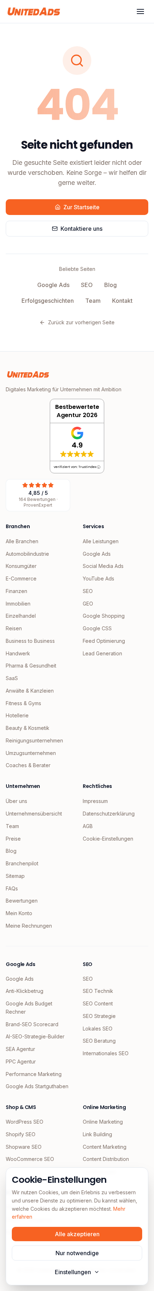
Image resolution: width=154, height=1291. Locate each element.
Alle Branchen (22, 541)
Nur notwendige (77, 1253)
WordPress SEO (24, 1122)
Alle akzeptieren (77, 1234)
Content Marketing (104, 1147)
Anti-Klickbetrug (24, 991)
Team (93, 300)
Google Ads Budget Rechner (29, 1007)
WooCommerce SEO (30, 1159)
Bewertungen (22, 901)
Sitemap (15, 876)
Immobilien (18, 604)
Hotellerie (17, 715)
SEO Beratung (99, 1041)
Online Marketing (103, 1122)
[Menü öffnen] (140, 11)
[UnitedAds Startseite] (34, 11)
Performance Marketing (34, 1074)
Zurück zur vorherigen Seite (81, 322)
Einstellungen (73, 1272)
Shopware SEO (24, 1147)
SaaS (12, 678)
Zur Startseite (81, 207)
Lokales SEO (97, 1028)
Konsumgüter (21, 566)
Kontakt (122, 300)
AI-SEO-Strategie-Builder (35, 1036)
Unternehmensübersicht (34, 814)
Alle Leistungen (101, 541)
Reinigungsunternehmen (34, 740)
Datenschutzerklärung (109, 814)
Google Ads (53, 284)
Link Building (97, 1134)
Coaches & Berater (28, 765)
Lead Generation (102, 653)
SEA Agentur (20, 1049)
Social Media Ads (103, 566)
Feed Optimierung (104, 641)
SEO (87, 284)
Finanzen (16, 591)
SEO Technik (98, 991)
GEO (88, 604)
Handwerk (18, 653)
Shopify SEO (20, 1134)
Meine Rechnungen (29, 926)
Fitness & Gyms (23, 703)
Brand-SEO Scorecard (32, 1024)
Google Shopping (104, 616)
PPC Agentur (21, 1061)
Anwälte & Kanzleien (30, 691)
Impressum (95, 801)
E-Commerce (21, 578)
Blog (110, 284)
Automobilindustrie (27, 554)
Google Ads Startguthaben (37, 1086)
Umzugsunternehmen (31, 753)
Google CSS (97, 628)
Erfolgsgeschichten (47, 300)
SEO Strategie (99, 1016)
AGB (88, 826)
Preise (13, 839)
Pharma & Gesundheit (31, 666)
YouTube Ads (98, 578)
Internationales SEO (106, 1053)
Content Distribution (106, 1159)
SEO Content (98, 1003)
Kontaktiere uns (81, 228)
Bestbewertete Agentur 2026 (77, 411)
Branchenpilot (22, 863)
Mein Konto (19, 913)
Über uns (16, 801)
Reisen (14, 628)
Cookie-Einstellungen (108, 839)
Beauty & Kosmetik (27, 728)
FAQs (12, 888)
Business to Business (30, 641)
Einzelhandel (21, 616)
